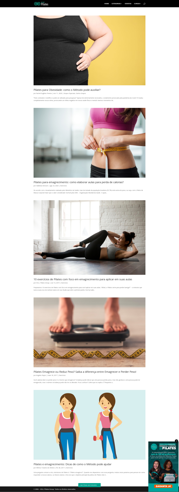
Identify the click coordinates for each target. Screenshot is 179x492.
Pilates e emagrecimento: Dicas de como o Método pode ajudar (72, 464)
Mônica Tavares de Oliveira (45, 468)
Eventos (128, 4)
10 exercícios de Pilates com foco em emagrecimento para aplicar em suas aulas (83, 279)
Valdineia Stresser (42, 186)
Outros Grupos (81, 93)
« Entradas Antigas (87, 485)
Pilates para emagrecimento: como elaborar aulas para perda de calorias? (79, 182)
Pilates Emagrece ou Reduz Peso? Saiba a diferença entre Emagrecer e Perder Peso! (85, 372)
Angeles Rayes (41, 375)
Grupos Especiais (69, 93)
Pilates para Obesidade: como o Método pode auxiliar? (67, 90)
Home (106, 4)
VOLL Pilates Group (42, 283)
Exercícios (63, 186)
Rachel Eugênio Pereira (44, 93)
